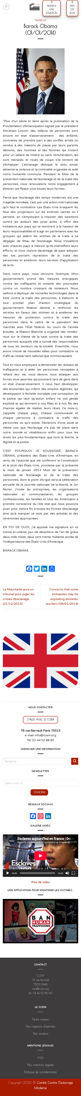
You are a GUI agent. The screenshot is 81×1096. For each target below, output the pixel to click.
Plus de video (40, 882)
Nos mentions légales (40, 1065)
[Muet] (67, 873)
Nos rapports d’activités (40, 1026)
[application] (40, 855)
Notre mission (40, 1019)
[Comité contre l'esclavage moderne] (35, 6)
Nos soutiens (40, 1033)
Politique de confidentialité (40, 1072)
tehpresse (40, 20)
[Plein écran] (73, 873)
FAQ (40, 1057)
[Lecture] (8, 873)
